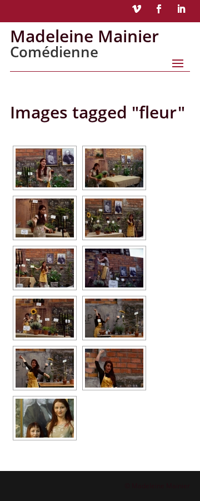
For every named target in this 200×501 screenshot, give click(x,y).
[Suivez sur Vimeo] (137, 9)
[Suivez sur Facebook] (159, 9)
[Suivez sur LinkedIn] (181, 9)
